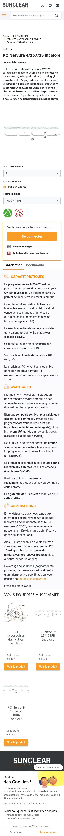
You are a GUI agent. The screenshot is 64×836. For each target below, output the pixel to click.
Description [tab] (13, 265)
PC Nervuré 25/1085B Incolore (48, 635)
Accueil (6, 36)
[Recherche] (57, 15)
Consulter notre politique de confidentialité (24, 803)
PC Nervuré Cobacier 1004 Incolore (16, 713)
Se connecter (32, 236)
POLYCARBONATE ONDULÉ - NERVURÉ (24, 39)
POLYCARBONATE (21, 36)
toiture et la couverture (32, 579)
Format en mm (11, 193)
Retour (10, 49)
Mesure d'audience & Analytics (21, 818)
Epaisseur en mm (13, 166)
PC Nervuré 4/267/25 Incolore (20, 42)
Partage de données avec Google (22, 815)
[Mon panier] (50, 6)
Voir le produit (16, 666)
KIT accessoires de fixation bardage (16, 637)
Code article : (10, 62)
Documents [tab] (35, 265)
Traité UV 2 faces (17, 186)
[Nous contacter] (57, 6)
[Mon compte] (42, 6)
